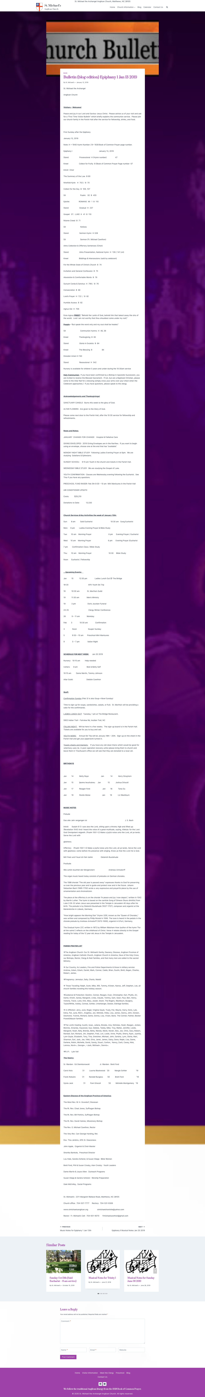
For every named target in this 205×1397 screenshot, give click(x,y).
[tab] (98, 1293)
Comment (66, 1321)
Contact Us (158, 7)
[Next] (155, 1271)
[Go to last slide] (50, 1271)
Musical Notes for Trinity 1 (102, 1278)
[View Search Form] (167, 7)
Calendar (147, 7)
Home (112, 7)
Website (122, 1350)
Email (93, 1350)
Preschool (120, 1373)
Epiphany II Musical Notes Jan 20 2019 (128, 1229)
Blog (139, 7)
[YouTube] (104, 1384)
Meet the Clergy (107, 1373)
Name (64, 1350)
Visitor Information (90, 1373)
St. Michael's (70, 82)
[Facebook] (100, 1384)
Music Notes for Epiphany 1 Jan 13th (75, 1229)
